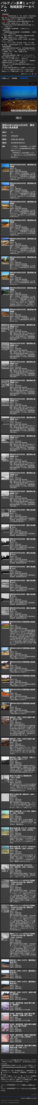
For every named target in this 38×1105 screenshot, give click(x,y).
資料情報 (14, 78)
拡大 (19, 118)
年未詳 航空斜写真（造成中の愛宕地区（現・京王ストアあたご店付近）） (23, 1036)
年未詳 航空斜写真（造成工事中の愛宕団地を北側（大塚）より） (23, 1046)
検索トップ (6, 78)
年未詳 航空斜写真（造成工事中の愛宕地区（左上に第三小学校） (23, 1025)
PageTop (35, 1094)
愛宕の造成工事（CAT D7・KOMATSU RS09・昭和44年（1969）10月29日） (23, 829)
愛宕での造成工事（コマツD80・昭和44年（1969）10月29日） (23, 812)
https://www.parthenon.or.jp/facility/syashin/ (14, 1067)
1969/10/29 (14, 136)
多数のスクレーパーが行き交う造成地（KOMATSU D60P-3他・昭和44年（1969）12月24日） (22, 882)
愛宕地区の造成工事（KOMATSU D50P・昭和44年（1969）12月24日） (22, 866)
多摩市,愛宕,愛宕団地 (17, 139)
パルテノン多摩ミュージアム (28, 1098)
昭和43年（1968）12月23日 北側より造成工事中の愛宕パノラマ (22, 758)
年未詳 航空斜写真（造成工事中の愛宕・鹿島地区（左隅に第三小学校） (22, 1014)
